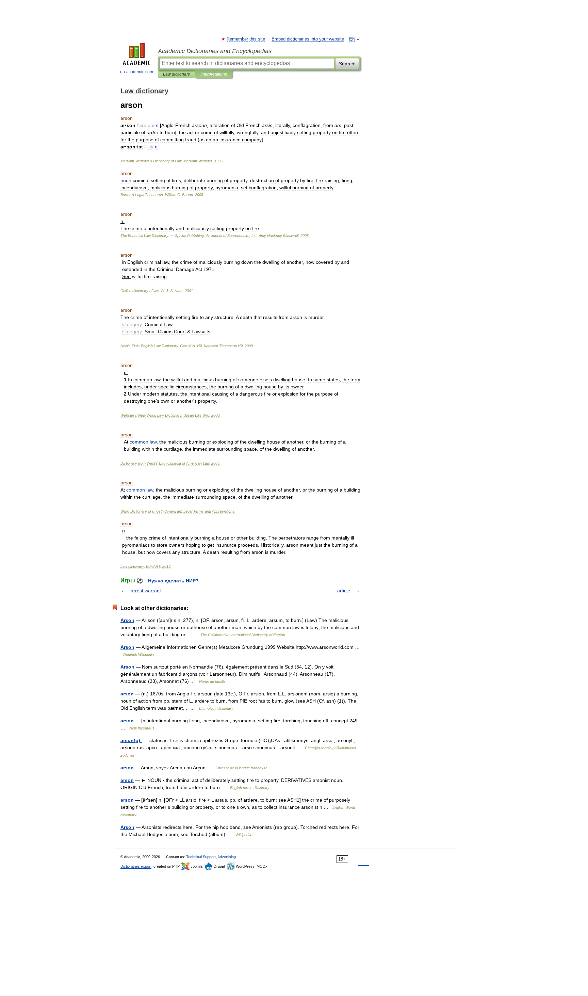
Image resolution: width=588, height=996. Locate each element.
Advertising (226, 857)
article (343, 590)
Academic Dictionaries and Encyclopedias (215, 51)
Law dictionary (176, 74)
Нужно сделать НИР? (173, 580)
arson (127, 693)
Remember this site (246, 39)
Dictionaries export (135, 866)
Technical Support (201, 857)
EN (352, 39)
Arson (127, 620)
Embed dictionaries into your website (308, 39)
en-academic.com (136, 71)
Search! (347, 63)
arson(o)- (131, 740)
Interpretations (213, 74)
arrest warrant (146, 590)
